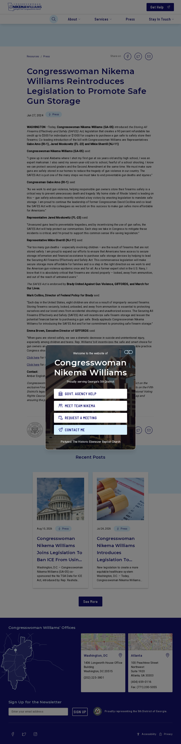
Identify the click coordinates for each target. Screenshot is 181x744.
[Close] (128, 352)
